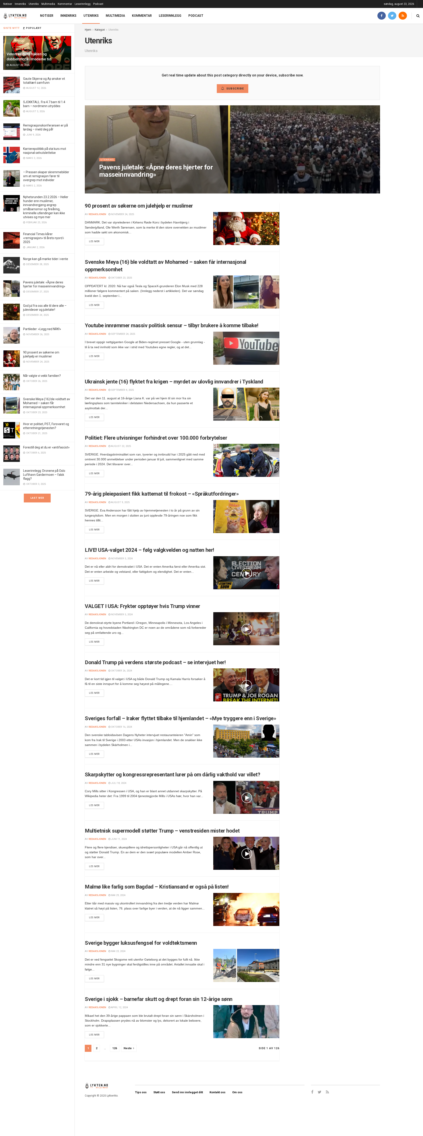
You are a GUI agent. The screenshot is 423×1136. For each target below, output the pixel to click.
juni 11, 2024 (118, 839)
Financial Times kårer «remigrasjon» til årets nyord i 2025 (43, 238)
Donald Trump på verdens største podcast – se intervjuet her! (155, 662)
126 (114, 1048)
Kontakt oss (217, 1092)
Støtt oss (159, 1092)
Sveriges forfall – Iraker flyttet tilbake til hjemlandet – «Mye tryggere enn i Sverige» (180, 718)
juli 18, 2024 (118, 783)
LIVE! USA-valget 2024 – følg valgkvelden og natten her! (149, 550)
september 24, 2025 (122, 334)
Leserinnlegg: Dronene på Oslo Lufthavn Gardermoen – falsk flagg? (44, 474)
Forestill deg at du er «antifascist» (46, 447)
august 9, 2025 (120, 502)
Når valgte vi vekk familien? (42, 375)
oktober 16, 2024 (121, 726)
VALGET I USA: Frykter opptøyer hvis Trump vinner (142, 606)
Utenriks (34, 4)
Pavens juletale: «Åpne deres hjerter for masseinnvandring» (156, 170)
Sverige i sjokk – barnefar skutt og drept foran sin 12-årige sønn (158, 999)
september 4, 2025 (122, 390)
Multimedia (48, 4)
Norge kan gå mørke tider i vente (45, 259)
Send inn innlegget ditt (187, 1092)
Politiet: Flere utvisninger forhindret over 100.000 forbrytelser (156, 438)
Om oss (237, 1092)
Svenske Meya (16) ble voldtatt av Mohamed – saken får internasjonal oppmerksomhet (46, 403)
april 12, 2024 (119, 1007)
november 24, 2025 (122, 214)
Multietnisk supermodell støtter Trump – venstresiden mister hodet (162, 831)
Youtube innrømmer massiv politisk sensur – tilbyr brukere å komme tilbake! (171, 325)
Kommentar (65, 4)
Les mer (94, 241)
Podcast (98, 4)
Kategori (100, 29)
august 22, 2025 (120, 446)
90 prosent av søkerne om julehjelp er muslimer (139, 206)
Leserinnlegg (83, 4)
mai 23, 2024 (117, 951)
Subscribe (235, 88)
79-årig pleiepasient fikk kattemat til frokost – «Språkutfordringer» (162, 494)
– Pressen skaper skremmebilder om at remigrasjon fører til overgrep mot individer (46, 176)
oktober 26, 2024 (121, 670)
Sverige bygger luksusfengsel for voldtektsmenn (141, 943)
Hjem (88, 29)
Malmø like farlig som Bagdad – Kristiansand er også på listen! (156, 887)
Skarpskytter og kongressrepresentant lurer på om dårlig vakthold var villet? (172, 775)
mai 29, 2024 (117, 895)
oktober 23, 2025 (121, 277)
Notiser (7, 4)
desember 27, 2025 (136, 183)
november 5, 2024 (121, 558)
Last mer (37, 497)
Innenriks (20, 4)
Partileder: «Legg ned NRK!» (42, 329)
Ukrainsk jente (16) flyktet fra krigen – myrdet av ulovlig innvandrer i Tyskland (174, 382)
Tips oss (141, 1092)
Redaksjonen (111, 183)
